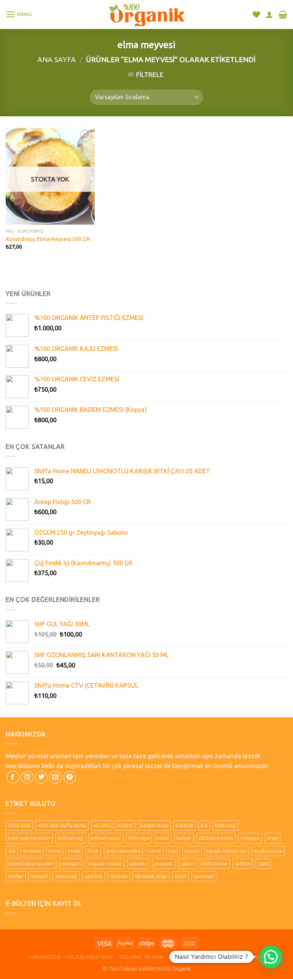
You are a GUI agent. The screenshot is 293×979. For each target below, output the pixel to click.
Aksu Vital (19, 825)
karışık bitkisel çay (226, 851)
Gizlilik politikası (89, 957)
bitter (163, 838)
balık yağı (225, 825)
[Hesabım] (269, 14)
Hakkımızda (44, 957)
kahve (154, 851)
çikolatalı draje (151, 876)
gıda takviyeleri (123, 851)
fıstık (93, 851)
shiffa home (214, 863)
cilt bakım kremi (215, 838)
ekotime (32, 851)
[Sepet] (283, 14)
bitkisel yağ (70, 838)
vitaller (15, 876)
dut (12, 851)
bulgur (184, 838)
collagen (250, 838)
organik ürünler (105, 863)
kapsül (192, 851)
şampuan (204, 876)
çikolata (118, 876)
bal (204, 825)
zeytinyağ (66, 876)
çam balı (93, 876)
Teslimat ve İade (141, 957)
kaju (172, 851)
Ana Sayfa (56, 59)
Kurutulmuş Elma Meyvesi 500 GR (48, 239)
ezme (54, 851)
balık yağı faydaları (29, 838)
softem (243, 863)
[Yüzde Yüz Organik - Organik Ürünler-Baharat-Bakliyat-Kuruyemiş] (146, 14)
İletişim (253, 957)
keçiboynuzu (268, 851)
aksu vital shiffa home (62, 825)
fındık (74, 851)
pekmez (138, 863)
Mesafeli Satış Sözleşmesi (203, 957)
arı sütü (101, 825)
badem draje (154, 825)
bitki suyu (139, 838)
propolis (164, 863)
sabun (187, 863)
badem (125, 825)
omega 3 (71, 863)
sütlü (263, 863)
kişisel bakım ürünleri (31, 863)
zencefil (39, 876)
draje (272, 838)
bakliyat (184, 825)
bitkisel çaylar (105, 838)
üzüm (180, 876)
